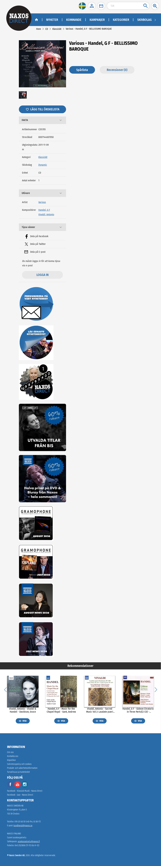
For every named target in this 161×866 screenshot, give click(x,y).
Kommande (73, 20)
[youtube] (17, 787)
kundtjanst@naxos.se (23, 825)
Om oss (10, 752)
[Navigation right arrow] (155, 19)
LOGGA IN (42, 275)
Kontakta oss (12, 756)
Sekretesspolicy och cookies (19, 764)
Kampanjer (97, 20)
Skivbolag (144, 20)
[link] (38, 28)
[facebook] (10, 787)
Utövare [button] (26, 193)
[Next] (155, 689)
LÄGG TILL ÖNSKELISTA (44, 109)
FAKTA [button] (25, 120)
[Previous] (5, 689)
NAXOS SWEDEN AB (15, 805)
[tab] (42, 120)
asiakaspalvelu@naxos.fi (29, 841)
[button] (82, 5)
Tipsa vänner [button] (28, 227)
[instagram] (24, 787)
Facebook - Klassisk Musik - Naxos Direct (24, 791)
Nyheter (52, 20)
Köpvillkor (11, 760)
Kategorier (121, 20)
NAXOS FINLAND (14, 833)
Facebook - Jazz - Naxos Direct (20, 794)
